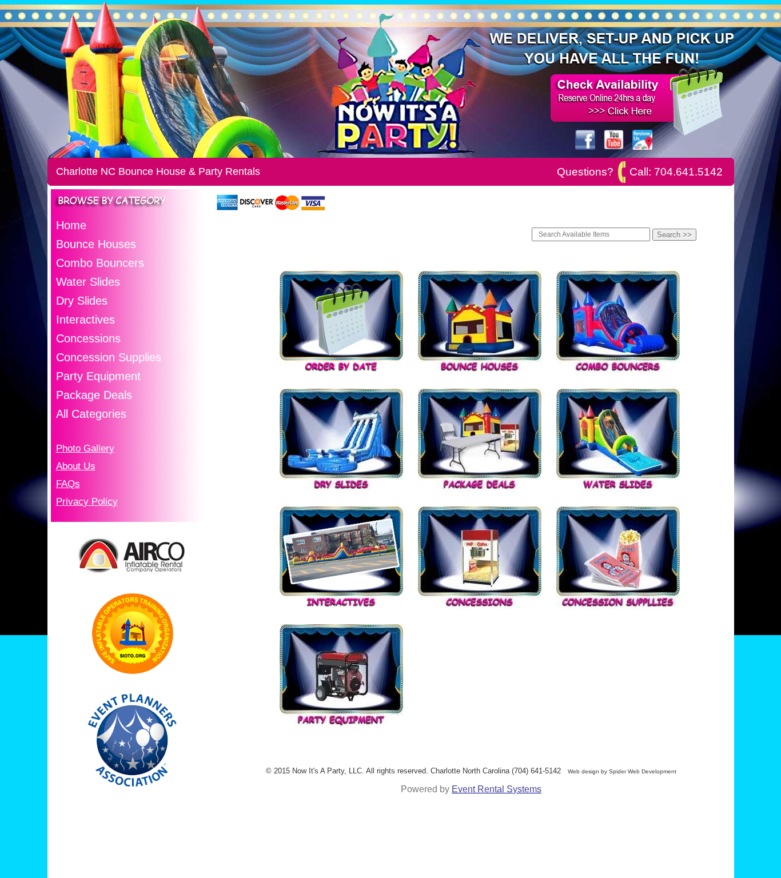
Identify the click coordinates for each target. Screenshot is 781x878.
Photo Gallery (85, 448)
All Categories (91, 414)
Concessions (88, 338)
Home (71, 225)
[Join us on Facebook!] (585, 146)
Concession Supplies (108, 357)
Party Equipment (98, 376)
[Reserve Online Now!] (614, 118)
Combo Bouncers (100, 263)
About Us (75, 466)
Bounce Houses (96, 244)
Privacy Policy (87, 501)
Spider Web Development (642, 771)
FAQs (68, 483)
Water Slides (88, 282)
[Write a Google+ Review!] (642, 146)
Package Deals (94, 395)
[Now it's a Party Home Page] (399, 154)
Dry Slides (81, 300)
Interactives (85, 319)
